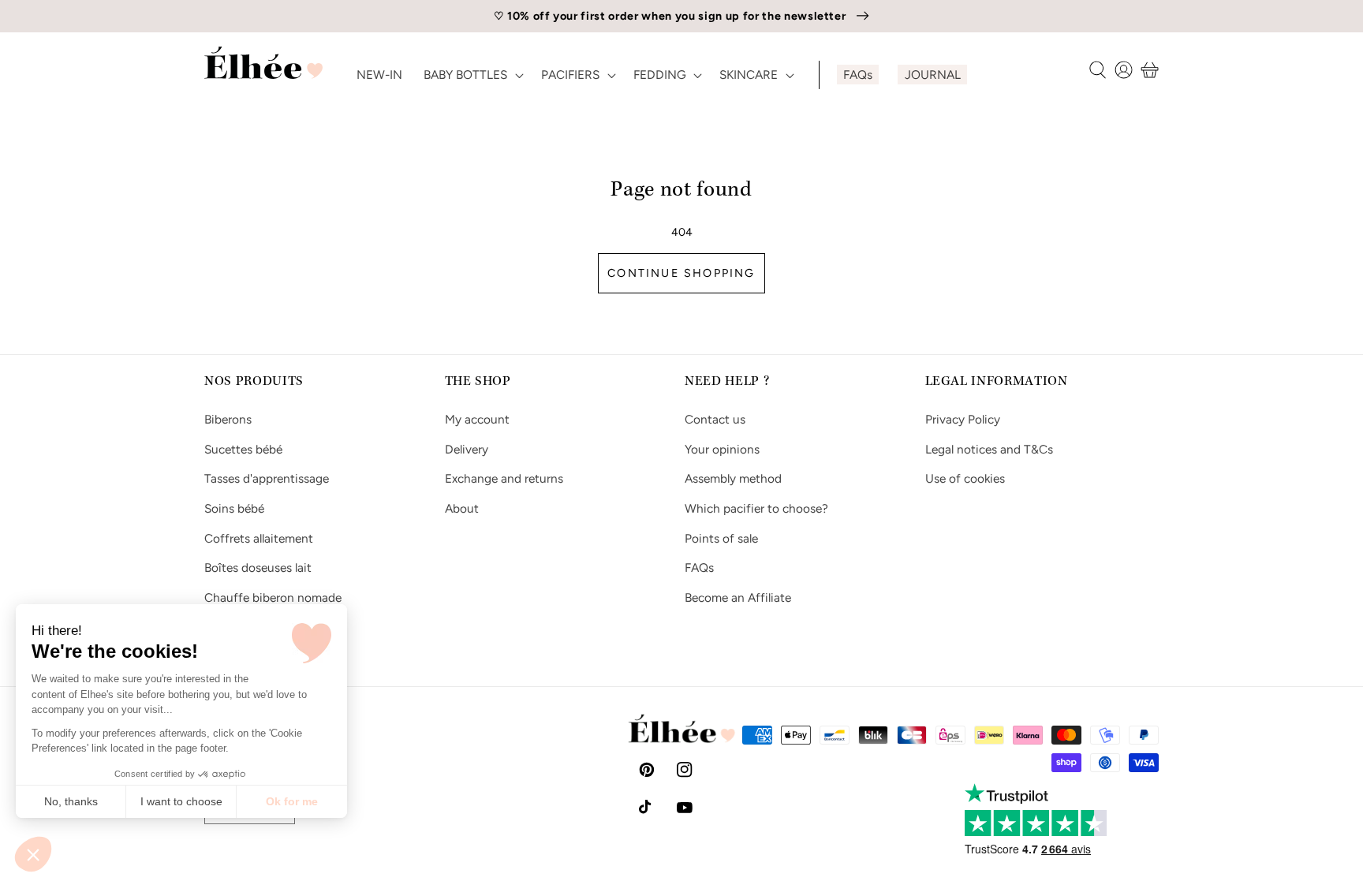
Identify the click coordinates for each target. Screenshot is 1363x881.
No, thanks (71, 801)
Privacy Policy (962, 419)
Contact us (715, 419)
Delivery (466, 449)
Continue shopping (681, 273)
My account (477, 419)
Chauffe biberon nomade (273, 597)
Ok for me (292, 801)
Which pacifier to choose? (756, 508)
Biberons (228, 419)
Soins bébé (234, 508)
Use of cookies (965, 478)
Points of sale (721, 538)
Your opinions (722, 449)
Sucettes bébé (243, 449)
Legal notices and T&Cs (989, 449)
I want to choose (181, 801)
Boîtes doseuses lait (258, 567)
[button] (33, 854)
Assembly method (733, 478)
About (462, 508)
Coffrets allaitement (258, 538)
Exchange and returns (504, 478)
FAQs (699, 567)
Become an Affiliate (738, 597)
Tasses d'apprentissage (266, 478)
